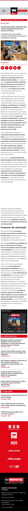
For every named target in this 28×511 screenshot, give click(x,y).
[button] (2, 68)
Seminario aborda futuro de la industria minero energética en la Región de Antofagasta (12, 373)
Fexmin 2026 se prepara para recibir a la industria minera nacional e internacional (13, 382)
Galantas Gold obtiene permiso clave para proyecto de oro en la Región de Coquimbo (13, 352)
